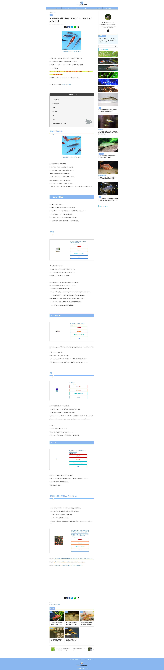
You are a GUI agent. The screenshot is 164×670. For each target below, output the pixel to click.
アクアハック (97, 8)
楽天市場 (79, 246)
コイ (51, 602)
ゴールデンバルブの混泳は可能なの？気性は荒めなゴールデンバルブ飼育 (86, 624)
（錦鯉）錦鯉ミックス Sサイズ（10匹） (71, 51)
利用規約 (76, 659)
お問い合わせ (91, 659)
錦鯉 (59, 604)
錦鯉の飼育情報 (56, 103)
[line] (75, 27)
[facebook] (68, 27)
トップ (56, 8)
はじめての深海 (107, 8)
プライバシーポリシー (84, 659)
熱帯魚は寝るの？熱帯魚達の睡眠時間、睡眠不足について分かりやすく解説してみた (74, 558)
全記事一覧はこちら (66, 84)
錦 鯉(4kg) (72, 382)
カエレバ (74, 453)
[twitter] (65, 27)
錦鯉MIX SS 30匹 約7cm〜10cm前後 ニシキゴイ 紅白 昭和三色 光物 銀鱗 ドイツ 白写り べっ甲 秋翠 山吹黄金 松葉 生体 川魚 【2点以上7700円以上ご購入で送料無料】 (80, 533)
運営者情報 (72, 659)
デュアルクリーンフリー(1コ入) (77, 323)
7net (79, 257)
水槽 (54, 107)
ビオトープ (87, 8)
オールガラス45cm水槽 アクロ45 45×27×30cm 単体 (78, 242)
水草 (77, 8)
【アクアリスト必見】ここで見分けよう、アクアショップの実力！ (70, 562)
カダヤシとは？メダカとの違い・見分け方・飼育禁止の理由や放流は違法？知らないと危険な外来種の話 (108, 133)
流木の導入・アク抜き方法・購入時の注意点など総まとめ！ (68, 565)
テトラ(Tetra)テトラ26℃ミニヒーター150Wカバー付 (77, 451)
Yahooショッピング (79, 253)
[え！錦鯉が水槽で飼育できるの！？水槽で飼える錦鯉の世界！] (71, 27)
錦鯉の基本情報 (56, 99)
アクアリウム (66, 8)
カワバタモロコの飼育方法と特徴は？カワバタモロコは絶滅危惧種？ (71, 624)
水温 (54, 119)
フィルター (55, 111)
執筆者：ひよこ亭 (54, 604)
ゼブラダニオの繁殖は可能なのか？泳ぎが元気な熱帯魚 (56, 641)
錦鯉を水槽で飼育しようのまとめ (59, 123)
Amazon (79, 250)
